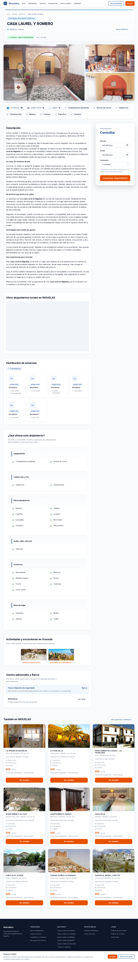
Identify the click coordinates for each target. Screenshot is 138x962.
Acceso (130, 3)
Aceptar (113, 956)
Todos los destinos (64, 947)
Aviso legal (115, 937)
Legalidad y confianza (38, 937)
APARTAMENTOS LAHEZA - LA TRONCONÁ (108, 752)
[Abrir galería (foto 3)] (109, 86)
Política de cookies (118, 934)
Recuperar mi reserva (38, 940)
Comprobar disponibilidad (115, 178)
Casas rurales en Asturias (66, 930)
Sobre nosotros (65, 3)
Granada (14, 14)
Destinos (43, 3)
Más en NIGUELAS (122, 29)
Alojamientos (32, 3)
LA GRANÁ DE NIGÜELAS (16, 751)
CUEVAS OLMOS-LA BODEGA (63, 875)
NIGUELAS (22, 14)
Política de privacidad (118, 930)
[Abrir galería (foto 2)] (109, 58)
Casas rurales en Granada (66, 944)
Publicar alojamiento (91, 930)
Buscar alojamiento (37, 930)
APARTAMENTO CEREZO (60, 814)
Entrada (103, 141)
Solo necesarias (126, 956)
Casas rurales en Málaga (66, 937)
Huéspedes (104, 160)
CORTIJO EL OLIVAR (14, 875)
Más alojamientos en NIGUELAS (121, 719)
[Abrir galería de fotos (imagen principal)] (44, 72)
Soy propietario (116, 3)
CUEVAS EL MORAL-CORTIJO (107, 875)
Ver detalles (24, 780)
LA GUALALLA (56, 751)
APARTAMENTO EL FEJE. (16, 814)
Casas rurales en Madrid (65, 940)
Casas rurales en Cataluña (66, 934)
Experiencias (53, 3)
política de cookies (22, 959)
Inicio (24, 3)
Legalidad (77, 3)
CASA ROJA (100, 814)
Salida (102, 151)
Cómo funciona (89, 934)
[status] (21, 37)
